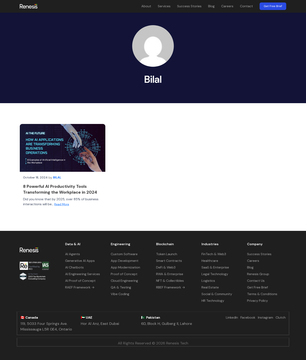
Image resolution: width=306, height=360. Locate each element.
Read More (61, 204)
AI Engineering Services (82, 274)
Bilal (57, 177)
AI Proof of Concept (80, 280)
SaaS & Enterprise (215, 267)
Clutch (281, 317)
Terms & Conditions (262, 294)
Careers (227, 6)
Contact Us (256, 280)
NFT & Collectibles (170, 280)
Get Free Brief (273, 6)
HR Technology (213, 300)
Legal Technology (215, 274)
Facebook (247, 317)
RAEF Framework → (80, 287)
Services (164, 6)
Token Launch (166, 254)
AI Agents (72, 254)
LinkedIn (232, 317)
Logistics (208, 280)
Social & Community (217, 294)
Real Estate (210, 287)
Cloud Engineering (124, 280)
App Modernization (125, 267)
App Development (124, 261)
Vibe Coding (120, 294)
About (146, 6)
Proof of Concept (124, 274)
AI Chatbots (74, 267)
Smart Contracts (169, 261)
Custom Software (124, 254)
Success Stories (189, 6)
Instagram (265, 317)
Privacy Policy (257, 300)
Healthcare (210, 261)
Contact (246, 6)
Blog (211, 6)
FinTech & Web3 (214, 254)
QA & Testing (121, 287)
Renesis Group (258, 274)
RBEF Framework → (170, 287)
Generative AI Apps (80, 261)
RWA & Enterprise (169, 274)
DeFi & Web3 (165, 267)
